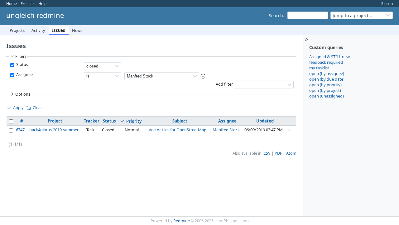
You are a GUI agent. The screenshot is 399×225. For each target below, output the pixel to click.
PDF (278, 153)
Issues (58, 30)
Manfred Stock (226, 129)
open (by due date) (326, 79)
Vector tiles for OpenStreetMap (177, 129)
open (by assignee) (326, 73)
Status (21, 64)
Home (11, 3)
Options (22, 94)
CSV (267, 153)
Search (276, 15)
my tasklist (319, 68)
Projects (28, 3)
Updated (265, 121)
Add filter (224, 84)
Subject (179, 121)
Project (55, 121)
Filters (20, 56)
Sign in (387, 3)
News (77, 30)
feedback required (326, 62)
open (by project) (325, 90)
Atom (291, 153)
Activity (38, 30)
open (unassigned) (326, 96)
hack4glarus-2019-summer (54, 129)
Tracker (91, 121)
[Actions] (290, 130)
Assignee (24, 74)
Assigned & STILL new (329, 56)
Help (42, 3)
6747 (20, 129)
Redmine (181, 220)
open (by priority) (325, 85)
